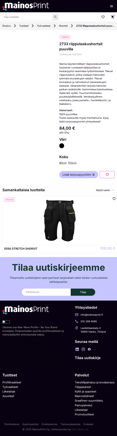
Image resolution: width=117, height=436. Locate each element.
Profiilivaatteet (11, 382)
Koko (63, 157)
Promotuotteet (84, 414)
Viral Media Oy (80, 429)
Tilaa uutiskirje (88, 358)
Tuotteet (23, 25)
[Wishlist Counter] (103, 17)
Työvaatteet (43, 25)
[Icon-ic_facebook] (89, 349)
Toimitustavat (11, 424)
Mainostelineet (84, 396)
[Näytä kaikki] (113, 190)
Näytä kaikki (103, 190)
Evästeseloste (49, 424)
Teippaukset (83, 387)
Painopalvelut (83, 405)
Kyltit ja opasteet (85, 391)
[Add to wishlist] (107, 174)
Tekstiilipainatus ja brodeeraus (95, 382)
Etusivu (6, 25)
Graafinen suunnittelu (89, 400)
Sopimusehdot (30, 424)
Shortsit (63, 25)
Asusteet (8, 396)
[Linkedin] (77, 349)
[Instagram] (83, 349)
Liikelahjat (8, 391)
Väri (62, 139)
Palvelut (82, 375)
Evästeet (88, 424)
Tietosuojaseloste (70, 424)
